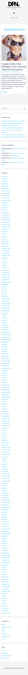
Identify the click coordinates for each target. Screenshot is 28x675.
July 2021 (4, 315)
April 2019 (4, 380)
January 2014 (5, 524)
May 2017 (4, 435)
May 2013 (4, 543)
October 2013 (5, 531)
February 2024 (5, 243)
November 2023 (6, 251)
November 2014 (6, 502)
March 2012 (4, 577)
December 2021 (6, 303)
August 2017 (5, 428)
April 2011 (4, 603)
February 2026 (5, 188)
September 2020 (6, 339)
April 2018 (4, 409)
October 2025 (5, 198)
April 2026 (4, 183)
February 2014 (5, 522)
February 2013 (5, 550)
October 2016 (5, 452)
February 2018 (5, 414)
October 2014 (5, 505)
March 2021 (4, 325)
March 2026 (5, 186)
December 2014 (6, 500)
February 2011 (5, 608)
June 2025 (4, 207)
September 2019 (6, 368)
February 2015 (5, 495)
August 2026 (5, 176)
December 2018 (6, 390)
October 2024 (5, 224)
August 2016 (5, 457)
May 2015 (4, 488)
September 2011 (6, 591)
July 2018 (4, 402)
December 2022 (6, 275)
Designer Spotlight (6, 627)
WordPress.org (5, 658)
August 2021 (5, 313)
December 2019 (6, 361)
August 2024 (5, 229)
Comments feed (6, 655)
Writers (3, 639)
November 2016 (6, 450)
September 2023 (6, 255)
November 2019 (6, 363)
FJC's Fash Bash (14, 155)
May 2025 (4, 210)
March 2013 (4, 548)
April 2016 (4, 466)
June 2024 (4, 234)
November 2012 (6, 558)
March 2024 (5, 241)
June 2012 (4, 570)
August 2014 (5, 510)
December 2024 (6, 219)
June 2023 (4, 263)
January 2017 (5, 445)
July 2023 (4, 260)
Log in (3, 651)
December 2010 (6, 613)
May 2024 (4, 236)
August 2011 (5, 594)
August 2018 (5, 399)
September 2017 (6, 426)
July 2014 (4, 512)
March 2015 (4, 493)
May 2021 (4, 320)
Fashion (4, 72)
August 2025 (5, 203)
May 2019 (4, 378)
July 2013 (4, 538)
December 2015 (6, 474)
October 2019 (5, 366)
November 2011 (5, 586)
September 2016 (6, 454)
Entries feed (5, 653)
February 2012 (5, 579)
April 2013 (4, 546)
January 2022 (5, 301)
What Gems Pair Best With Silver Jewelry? (12, 128)
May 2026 (4, 181)
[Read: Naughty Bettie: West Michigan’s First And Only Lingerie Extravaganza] (14, 47)
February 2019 (5, 385)
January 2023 (5, 272)
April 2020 (4, 351)
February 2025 (5, 215)
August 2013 (5, 536)
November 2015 (6, 476)
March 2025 (5, 212)
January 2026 (5, 191)
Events (3, 629)
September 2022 (6, 282)
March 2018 (4, 411)
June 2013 (4, 541)
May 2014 (4, 514)
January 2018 (5, 416)
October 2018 (5, 394)
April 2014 (4, 517)
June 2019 (4, 375)
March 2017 (4, 440)
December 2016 (6, 447)
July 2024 (4, 231)
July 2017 (4, 430)
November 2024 (6, 222)
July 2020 (4, 344)
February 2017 (5, 442)
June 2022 (4, 289)
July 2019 (4, 373)
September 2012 (6, 562)
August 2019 (5, 370)
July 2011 (4, 596)
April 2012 (4, 574)
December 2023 (6, 248)
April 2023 (4, 267)
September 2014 (6, 507)
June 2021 (4, 318)
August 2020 (5, 342)
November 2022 (6, 277)
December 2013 (6, 526)
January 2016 (5, 471)
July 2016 (4, 459)
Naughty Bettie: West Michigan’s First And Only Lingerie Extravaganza (14, 66)
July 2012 (4, 567)
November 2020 (6, 335)
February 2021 (5, 327)
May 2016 (4, 464)
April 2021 (4, 323)
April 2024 (4, 239)
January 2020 (5, 359)
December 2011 (5, 584)
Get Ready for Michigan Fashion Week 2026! (13, 121)
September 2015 (6, 481)
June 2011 (4, 598)
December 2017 (6, 418)
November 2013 (6, 529)
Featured (8, 72)
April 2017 (4, 438)
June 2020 (4, 347)
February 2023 (5, 270)
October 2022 (5, 279)
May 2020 (4, 349)
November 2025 (6, 195)
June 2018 (4, 404)
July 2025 (4, 205)
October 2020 (5, 337)
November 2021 (6, 306)
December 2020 (6, 332)
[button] (14, 13)
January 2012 (5, 582)
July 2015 (4, 486)
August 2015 (5, 483)
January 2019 (5, 387)
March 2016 (4, 469)
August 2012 (5, 565)
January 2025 (5, 217)
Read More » (5, 92)
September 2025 (6, 200)
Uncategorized (5, 637)
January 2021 (5, 330)
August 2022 (5, 284)
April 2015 (4, 490)
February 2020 (5, 356)
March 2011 (4, 606)
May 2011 (4, 601)
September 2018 (6, 397)
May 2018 (4, 406)
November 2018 (6, 392)
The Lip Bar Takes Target (17, 153)
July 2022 (4, 287)
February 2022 (5, 299)
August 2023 (5, 258)
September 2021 (6, 311)
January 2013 (5, 553)
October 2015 (5, 478)
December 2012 (6, 555)
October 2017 (5, 423)
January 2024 (5, 246)
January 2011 (5, 610)
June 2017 (4, 433)
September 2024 (6, 227)
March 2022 (5, 296)
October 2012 (5, 560)
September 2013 (6, 534)
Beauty (3, 625)
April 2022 (4, 294)
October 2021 (5, 308)
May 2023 (4, 265)
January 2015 (5, 498)
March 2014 (5, 519)
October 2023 (5, 253)
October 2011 (5, 589)
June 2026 (4, 179)
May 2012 (4, 572)
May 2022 (4, 291)
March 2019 (4, 382)
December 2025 (6, 193)
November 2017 (6, 421)
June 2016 (4, 462)
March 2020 (5, 354)
